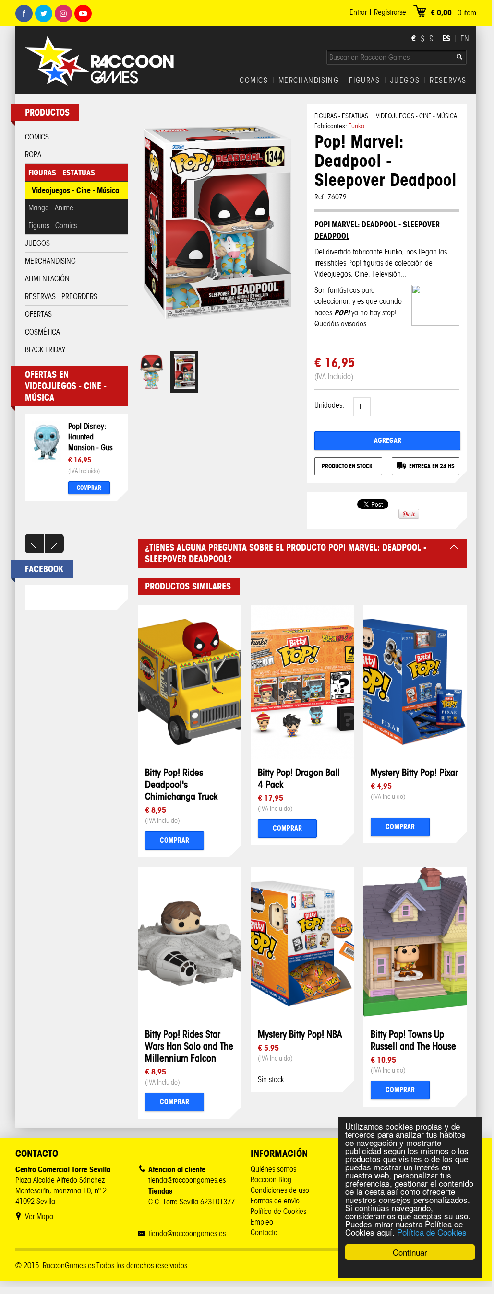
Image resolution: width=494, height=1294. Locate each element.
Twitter (43, 13)
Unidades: (329, 405)
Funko (356, 126)
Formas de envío (275, 1200)
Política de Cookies (432, 1232)
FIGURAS (364, 80)
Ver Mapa (39, 1216)
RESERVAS (448, 80)
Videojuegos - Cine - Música (75, 190)
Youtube (83, 13)
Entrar (358, 12)
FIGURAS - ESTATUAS (61, 172)
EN (464, 38)
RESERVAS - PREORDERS (61, 296)
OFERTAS (38, 314)
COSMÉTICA (42, 331)
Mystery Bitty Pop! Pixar (414, 772)
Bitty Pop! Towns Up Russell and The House (413, 1040)
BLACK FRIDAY (45, 349)
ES (446, 38)
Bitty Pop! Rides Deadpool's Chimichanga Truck (181, 784)
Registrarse (390, 12)
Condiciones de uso (280, 1190)
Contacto (264, 1232)
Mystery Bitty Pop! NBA (300, 1034)
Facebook (24, 13)
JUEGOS (405, 80)
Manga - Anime (50, 207)
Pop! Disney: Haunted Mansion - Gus (90, 436)
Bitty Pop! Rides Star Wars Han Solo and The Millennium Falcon (189, 1046)
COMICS (254, 80)
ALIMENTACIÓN (47, 278)
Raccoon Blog (271, 1179)
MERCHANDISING (308, 80)
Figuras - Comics (52, 225)
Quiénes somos (273, 1169)
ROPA (33, 154)
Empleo (262, 1221)
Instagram (63, 13)
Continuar (410, 1252)
